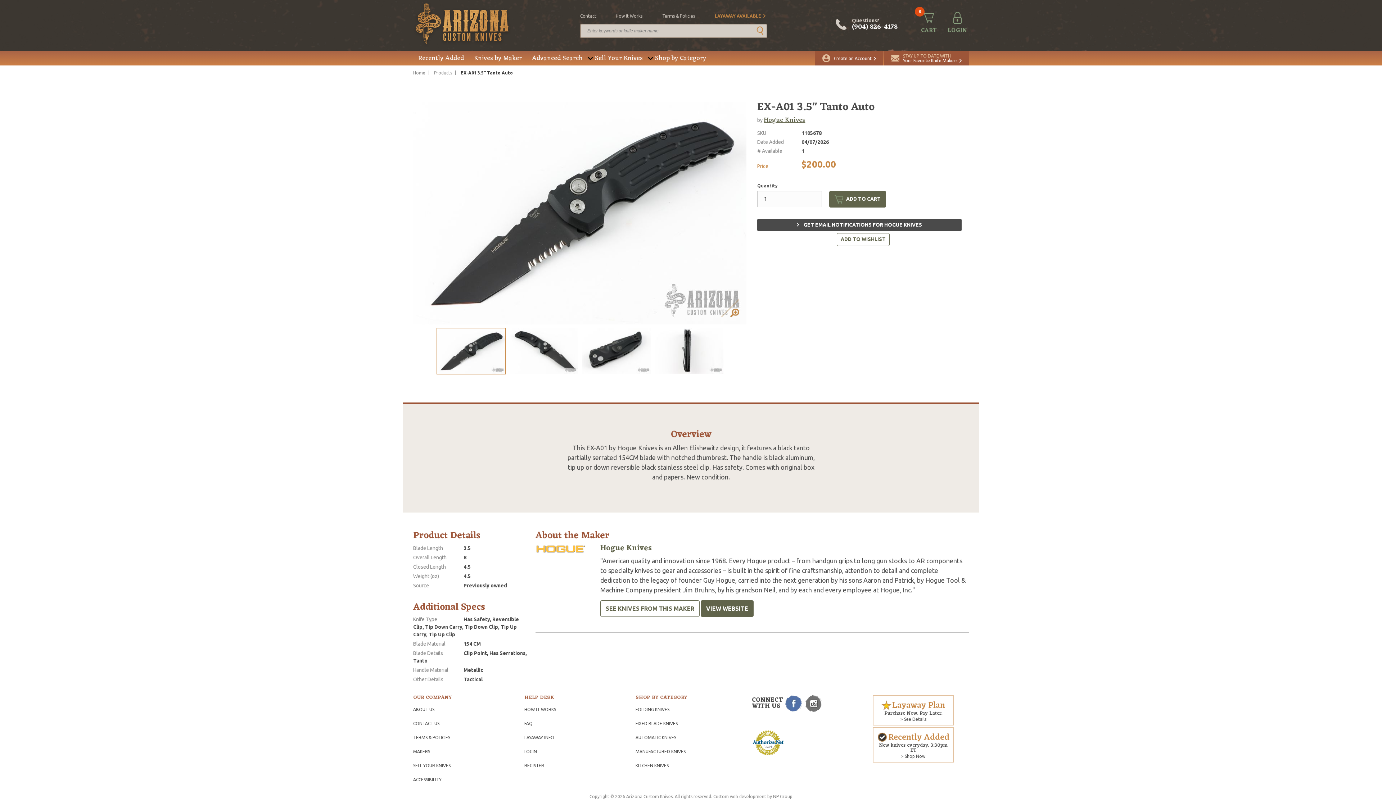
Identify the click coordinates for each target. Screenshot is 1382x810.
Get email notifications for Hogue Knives (862, 225)
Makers (421, 751)
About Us (423, 709)
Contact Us (426, 723)
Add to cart (863, 199)
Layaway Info (539, 737)
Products (443, 72)
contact (588, 16)
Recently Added (441, 58)
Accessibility (427, 779)
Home (419, 72)
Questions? (875, 24)
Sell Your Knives (619, 58)
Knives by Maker (498, 58)
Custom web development (739, 796)
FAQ (528, 723)
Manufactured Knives (661, 751)
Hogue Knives (784, 120)
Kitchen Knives (652, 765)
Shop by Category (680, 58)
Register (534, 765)
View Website (727, 608)
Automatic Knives (656, 737)
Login (530, 751)
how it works (629, 16)
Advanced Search (557, 58)
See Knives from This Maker (650, 608)
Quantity (767, 185)
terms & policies (678, 16)
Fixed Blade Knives (657, 723)
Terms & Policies (431, 737)
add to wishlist (863, 239)
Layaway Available (738, 16)
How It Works (540, 709)
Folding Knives (652, 709)
